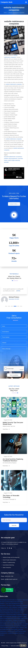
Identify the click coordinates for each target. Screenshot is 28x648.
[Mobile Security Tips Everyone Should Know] (14, 407)
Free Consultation (14, 375)
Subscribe (14, 525)
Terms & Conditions (15, 645)
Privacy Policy (4, 645)
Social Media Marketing (8, 565)
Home (5, 12)
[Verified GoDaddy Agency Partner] (7, 590)
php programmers (13, 158)
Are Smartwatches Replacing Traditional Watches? (13, 460)
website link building (13, 633)
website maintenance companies (14, 84)
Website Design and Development (11, 557)
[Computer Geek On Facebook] (7, 548)
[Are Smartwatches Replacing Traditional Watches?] (14, 443)
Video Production (7, 567)
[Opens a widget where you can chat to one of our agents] (23, 645)
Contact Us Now (13, 204)
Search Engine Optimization (9, 560)
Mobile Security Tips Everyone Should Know (13, 423)
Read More (5, 429)
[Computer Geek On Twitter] (9, 548)
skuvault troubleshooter (9, 156)
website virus (10, 631)
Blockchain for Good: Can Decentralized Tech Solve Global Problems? (14, 601)
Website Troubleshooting (9, 562)
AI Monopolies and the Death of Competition (11, 599)
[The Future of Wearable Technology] (14, 480)
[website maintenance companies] (14, 40)
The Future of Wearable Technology (11, 496)
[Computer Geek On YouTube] (11, 548)
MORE (18, 290)
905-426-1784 (14, 193)
